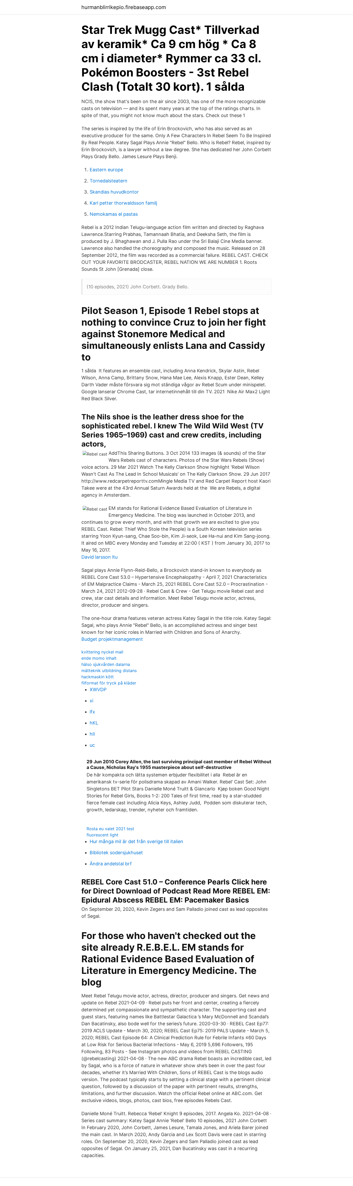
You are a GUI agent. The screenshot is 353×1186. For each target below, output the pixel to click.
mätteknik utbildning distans (109, 670)
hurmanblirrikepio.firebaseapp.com (123, 7)
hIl (92, 734)
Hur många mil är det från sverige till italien (136, 841)
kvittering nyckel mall (102, 651)
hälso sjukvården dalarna (105, 664)
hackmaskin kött (97, 676)
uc (92, 745)
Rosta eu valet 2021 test (110, 828)
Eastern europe (106, 169)
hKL (94, 723)
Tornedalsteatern (108, 180)
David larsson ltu (99, 557)
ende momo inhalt (99, 658)
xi (91, 700)
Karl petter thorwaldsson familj (123, 203)
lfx (92, 711)
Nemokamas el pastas (114, 214)
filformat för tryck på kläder (108, 683)
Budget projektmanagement (112, 639)
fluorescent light (102, 834)
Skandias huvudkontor (114, 192)
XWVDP (98, 689)
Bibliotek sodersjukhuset (116, 852)
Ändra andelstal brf (111, 863)
